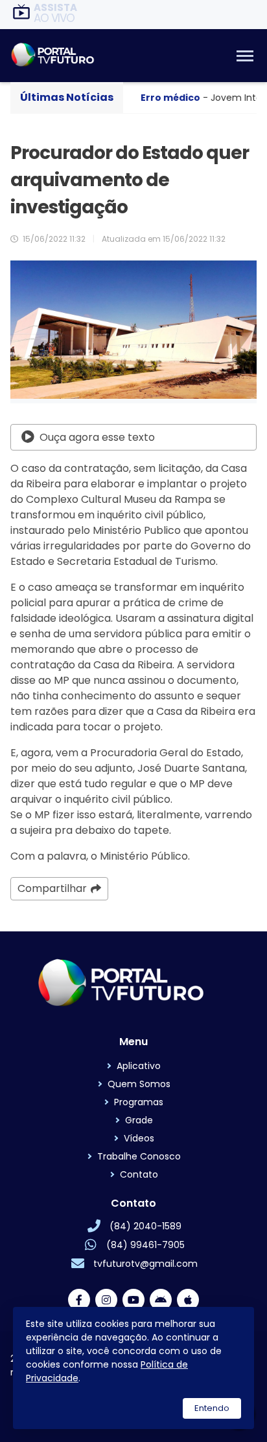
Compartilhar (52, 888)
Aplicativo (139, 1065)
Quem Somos (139, 1083)
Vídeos (139, 1138)
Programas (138, 1102)
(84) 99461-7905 (145, 1244)
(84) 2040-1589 (145, 1226)
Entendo (211, 1408)
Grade (139, 1120)
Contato (139, 1174)
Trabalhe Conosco (139, 1156)
